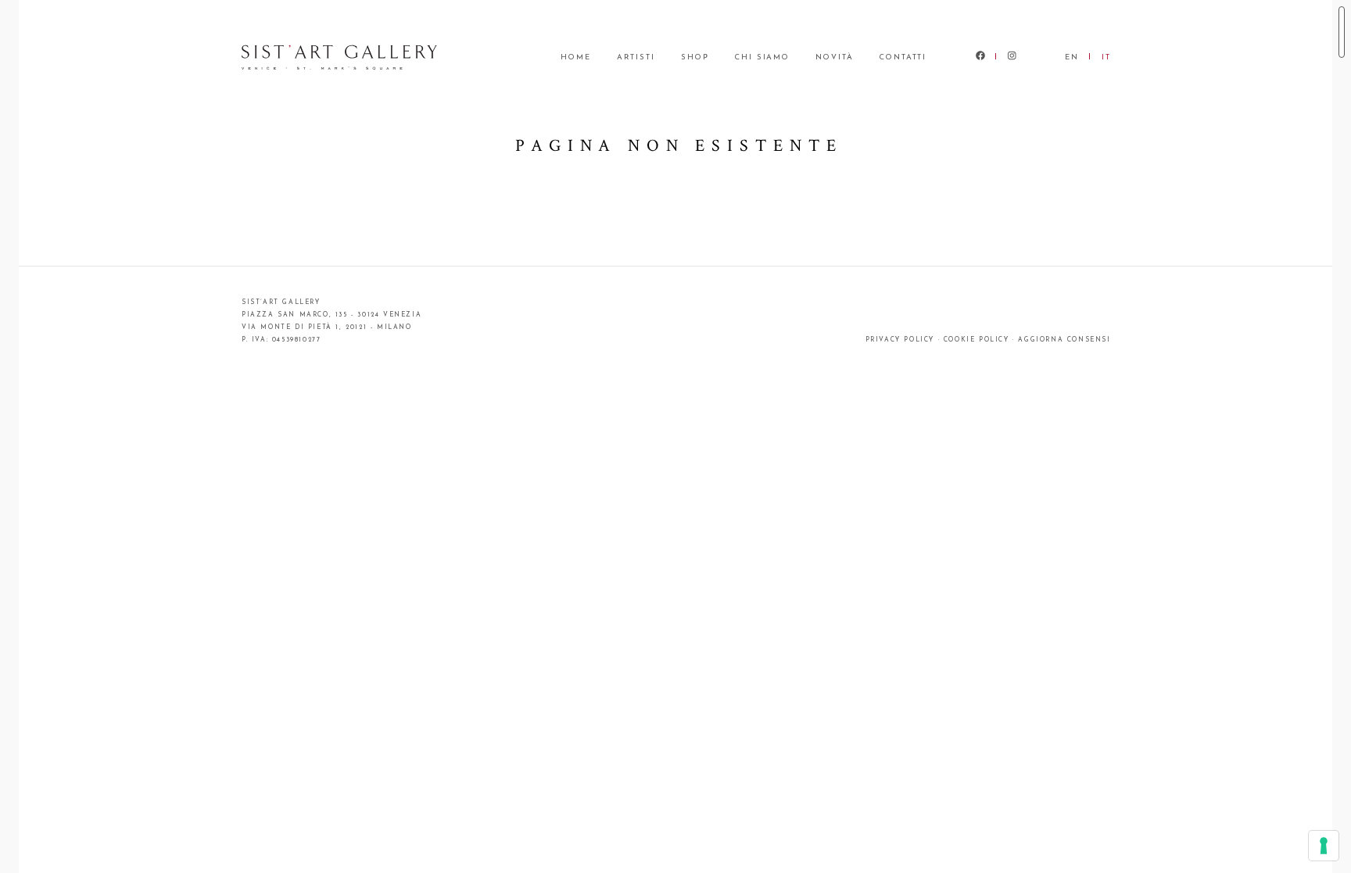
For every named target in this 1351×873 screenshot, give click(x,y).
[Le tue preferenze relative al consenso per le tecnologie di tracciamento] (1323, 845)
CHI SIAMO (762, 57)
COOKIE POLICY (976, 340)
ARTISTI (636, 57)
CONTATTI (903, 57)
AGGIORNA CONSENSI (1064, 340)
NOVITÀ (834, 57)
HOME (576, 57)
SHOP (695, 57)
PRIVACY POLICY (899, 340)
